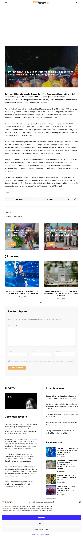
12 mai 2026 (61, 495)
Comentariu (12, 326)
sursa (7, 192)
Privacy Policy (45, 534)
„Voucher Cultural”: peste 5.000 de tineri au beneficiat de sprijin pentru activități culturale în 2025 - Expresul (21, 469)
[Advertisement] (41, 26)
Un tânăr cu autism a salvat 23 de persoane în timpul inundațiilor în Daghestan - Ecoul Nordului (21, 426)
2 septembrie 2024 (14, 79)
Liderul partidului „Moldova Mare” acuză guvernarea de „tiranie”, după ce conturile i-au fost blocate (19, 484)
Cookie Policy (36, 534)
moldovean (18, 216)
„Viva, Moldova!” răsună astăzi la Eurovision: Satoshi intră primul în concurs (66, 489)
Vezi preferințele (41, 529)
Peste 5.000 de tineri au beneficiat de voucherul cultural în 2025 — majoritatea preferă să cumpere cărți (21, 473)
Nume (10, 351)
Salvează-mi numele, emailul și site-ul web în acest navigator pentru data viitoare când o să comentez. (42, 361)
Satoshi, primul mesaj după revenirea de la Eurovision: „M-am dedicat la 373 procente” (22, 292)
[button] (80, 502)
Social (10, 66)
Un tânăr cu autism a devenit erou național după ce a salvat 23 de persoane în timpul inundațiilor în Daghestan (21, 431)
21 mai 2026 (22, 297)
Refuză (41, 523)
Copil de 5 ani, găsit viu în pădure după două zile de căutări (66, 477)
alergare (8, 216)
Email (34, 351)
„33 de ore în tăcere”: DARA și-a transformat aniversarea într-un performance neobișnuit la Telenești (61, 293)
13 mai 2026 (61, 482)
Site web (58, 351)
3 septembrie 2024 (53, 239)
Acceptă (41, 517)
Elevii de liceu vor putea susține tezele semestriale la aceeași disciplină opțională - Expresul (20, 456)
